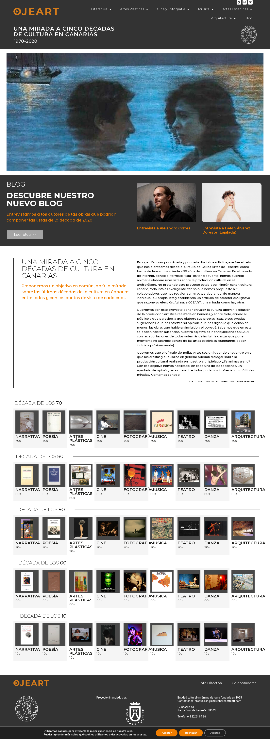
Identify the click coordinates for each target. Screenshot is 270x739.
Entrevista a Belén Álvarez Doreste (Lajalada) (226, 230)
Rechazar (191, 733)
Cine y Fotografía (171, 9)
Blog (249, 18)
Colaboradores (244, 683)
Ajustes (215, 733)
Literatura (99, 9)
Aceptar (167, 733)
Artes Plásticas (132, 9)
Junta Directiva (209, 683)
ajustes (141, 734)
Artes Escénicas (235, 9)
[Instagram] (245, 2)
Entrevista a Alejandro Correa (164, 228)
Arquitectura (221, 18)
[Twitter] (250, 2)
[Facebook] (239, 2)
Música (204, 9)
